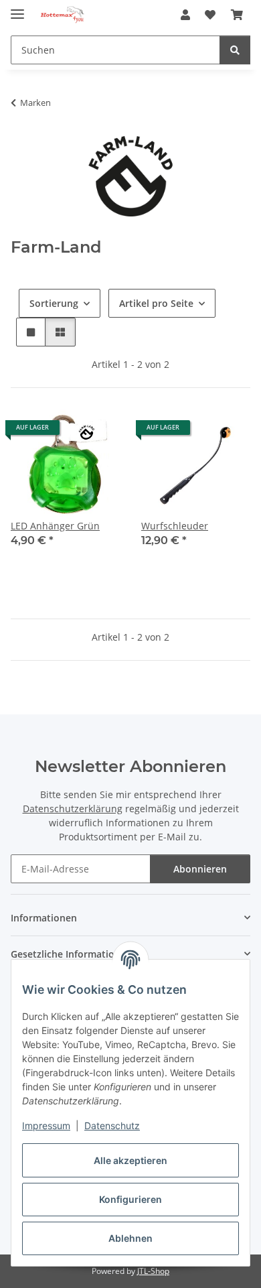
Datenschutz (112, 1125)
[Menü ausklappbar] (17, 8)
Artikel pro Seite (156, 303)
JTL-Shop (153, 1271)
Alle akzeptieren (130, 1160)
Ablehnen (130, 1238)
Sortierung (53, 303)
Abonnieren (200, 868)
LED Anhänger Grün (55, 525)
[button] (185, 14)
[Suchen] (235, 50)
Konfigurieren (130, 1199)
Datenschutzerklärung (72, 808)
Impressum (46, 1125)
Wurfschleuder (174, 525)
